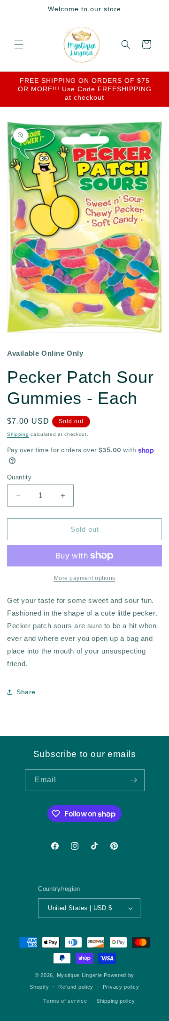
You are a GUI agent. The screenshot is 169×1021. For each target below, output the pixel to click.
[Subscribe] (133, 780)
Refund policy (75, 987)
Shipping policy (115, 1001)
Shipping (18, 434)
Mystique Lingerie (79, 975)
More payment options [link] (84, 578)
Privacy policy (121, 987)
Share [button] (26, 692)
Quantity (19, 477)
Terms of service (65, 1001)
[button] (18, 44)
